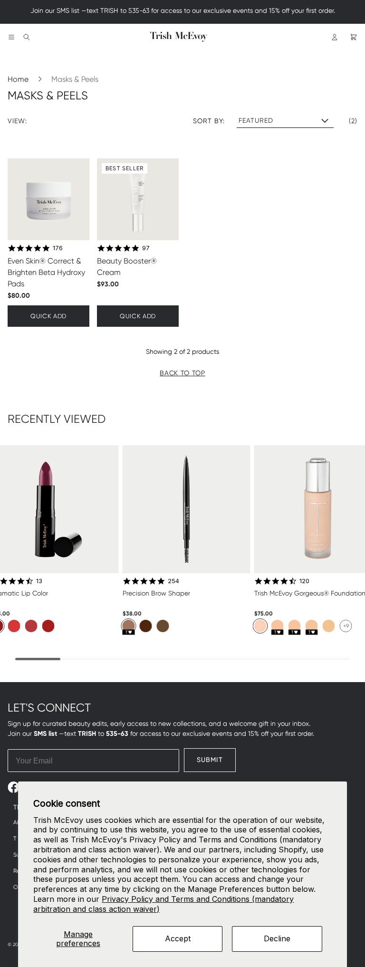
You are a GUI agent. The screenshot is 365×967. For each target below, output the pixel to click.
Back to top (182, 373)
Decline (277, 938)
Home (18, 79)
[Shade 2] (277, 626)
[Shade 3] (294, 626)
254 (173, 581)
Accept (178, 938)
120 (304, 581)
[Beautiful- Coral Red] (14, 626)
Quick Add (48, 316)
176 (58, 248)
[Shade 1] (260, 626)
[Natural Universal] (129, 626)
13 (39, 581)
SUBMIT (210, 759)
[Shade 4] (312, 626)
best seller (125, 168)
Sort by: (209, 121)
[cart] (353, 37)
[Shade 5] (329, 626)
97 (146, 248)
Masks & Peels (74, 79)
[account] (334, 37)
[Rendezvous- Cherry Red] (48, 626)
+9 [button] (346, 626)
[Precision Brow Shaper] (186, 509)
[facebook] (13, 787)
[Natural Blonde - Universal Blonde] (163, 626)
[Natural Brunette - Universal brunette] (146, 626)
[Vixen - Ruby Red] (31, 626)
